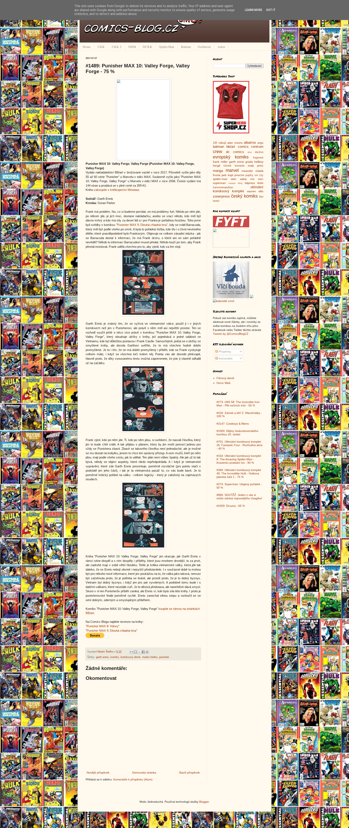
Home (87, 47)
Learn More (253, 10)
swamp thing (235, 183)
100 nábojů (219, 142)
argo (260, 142)
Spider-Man (166, 47)
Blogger (204, 801)
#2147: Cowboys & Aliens (233, 423)
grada (249, 161)
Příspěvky (224, 351)
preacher (239, 175)
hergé (216, 165)
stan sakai (238, 179)
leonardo (240, 165)
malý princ (255, 165)
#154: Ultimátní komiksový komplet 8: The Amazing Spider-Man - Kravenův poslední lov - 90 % (239, 459)
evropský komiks (231, 156)
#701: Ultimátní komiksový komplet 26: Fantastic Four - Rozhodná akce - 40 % (240, 445)
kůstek (227, 165)
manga (218, 171)
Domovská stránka (144, 772)
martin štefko (150, 657)
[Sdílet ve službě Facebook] (143, 652)
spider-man (220, 179)
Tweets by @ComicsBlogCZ (230, 333)
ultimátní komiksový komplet (238, 189)
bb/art (230, 147)
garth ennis (102, 657)
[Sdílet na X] (139, 652)
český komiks (244, 196)
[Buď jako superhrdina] (231, 132)
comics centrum (250, 147)
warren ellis (255, 191)
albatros (250, 143)
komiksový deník (131, 657)
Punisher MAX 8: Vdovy (102, 626)
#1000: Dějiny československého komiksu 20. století (237, 432)
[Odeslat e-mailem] (132, 652)
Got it (270, 10)
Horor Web (223, 383)
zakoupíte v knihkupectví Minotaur (116, 189)
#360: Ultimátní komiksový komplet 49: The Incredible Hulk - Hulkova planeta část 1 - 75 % (239, 473)
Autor (221, 47)
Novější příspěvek (98, 772)
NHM (132, 47)
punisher (164, 657)
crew (217, 151)
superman (219, 183)
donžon (259, 152)
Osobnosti (204, 47)
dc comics (235, 152)
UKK (101, 47)
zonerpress (221, 196)
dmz (250, 152)
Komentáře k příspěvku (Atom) (132, 779)
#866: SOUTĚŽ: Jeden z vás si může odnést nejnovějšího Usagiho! (239, 496)
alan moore (235, 142)
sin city (258, 175)
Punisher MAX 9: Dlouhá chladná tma (142, 224)
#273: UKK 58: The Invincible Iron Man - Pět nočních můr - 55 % (238, 403)
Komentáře (225, 358)
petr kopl (227, 175)
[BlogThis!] (136, 652)
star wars (256, 179)
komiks (114, 657)
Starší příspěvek (189, 772)
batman (218, 147)
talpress (250, 183)
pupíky (249, 175)
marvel (232, 170)
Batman (186, 47)
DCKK (147, 47)
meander (247, 170)
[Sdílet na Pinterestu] (147, 652)
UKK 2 (116, 47)
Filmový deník (225, 378)
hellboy (258, 161)
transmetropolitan (223, 187)
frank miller (220, 161)
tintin (260, 183)
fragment (258, 157)
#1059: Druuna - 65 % (231, 505)
